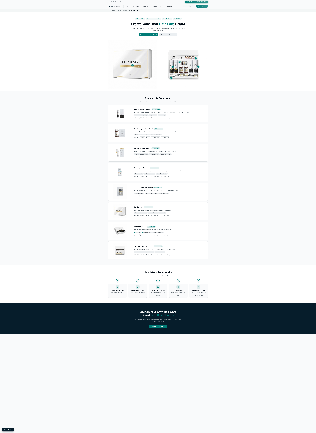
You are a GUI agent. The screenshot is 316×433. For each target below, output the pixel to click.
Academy (146, 6)
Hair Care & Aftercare (122, 10)
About (162, 6)
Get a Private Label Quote (157, 326)
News (155, 6)
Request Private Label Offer (147, 35)
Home (128, 6)
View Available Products (167, 35)
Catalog (136, 6)
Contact (170, 6)
